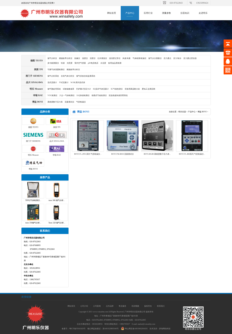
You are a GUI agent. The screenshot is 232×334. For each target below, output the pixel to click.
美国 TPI (38, 69)
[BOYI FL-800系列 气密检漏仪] (191, 150)
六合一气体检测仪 (66, 95)
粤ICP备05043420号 (77, 329)
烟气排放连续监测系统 (85, 76)
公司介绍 (84, 306)
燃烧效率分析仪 (65, 58)
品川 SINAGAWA (34, 82)
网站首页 (111, 13)
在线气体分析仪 (67, 76)
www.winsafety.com (100, 312)
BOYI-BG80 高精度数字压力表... (157, 154)
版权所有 (148, 306)
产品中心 (129, 13)
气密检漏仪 (81, 102)
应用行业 (148, 13)
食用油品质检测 (114, 63)
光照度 (69, 63)
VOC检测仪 (52, 95)
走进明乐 (203, 13)
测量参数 (166, 13)
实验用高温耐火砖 (132, 89)
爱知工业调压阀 (148, 89)
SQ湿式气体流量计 (101, 89)
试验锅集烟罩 (68, 89)
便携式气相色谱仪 (99, 95)
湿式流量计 (52, 82)
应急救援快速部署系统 (118, 95)
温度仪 (85, 58)
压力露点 (167, 58)
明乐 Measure (36, 89)
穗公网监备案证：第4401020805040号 (103, 329)
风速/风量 (126, 58)
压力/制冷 (177, 58)
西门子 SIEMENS (34, 76)
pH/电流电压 (93, 63)
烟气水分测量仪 (155, 58)
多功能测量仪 (53, 63)
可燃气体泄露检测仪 (56, 69)
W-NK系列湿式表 (78, 82)
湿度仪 (92, 58)
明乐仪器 (182, 112)
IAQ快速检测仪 (83, 95)
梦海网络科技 (164, 329)
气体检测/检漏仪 (139, 58)
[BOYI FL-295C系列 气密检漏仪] (88, 150)
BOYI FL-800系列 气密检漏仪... (192, 154)
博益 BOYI (37, 102)
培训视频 (135, 306)
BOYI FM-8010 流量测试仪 (122, 154)
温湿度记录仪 (114, 58)
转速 (63, 63)
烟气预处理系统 (54, 89)
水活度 (103, 63)
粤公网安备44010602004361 (136, 329)
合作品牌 (109, 306)
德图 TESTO (36, 60)
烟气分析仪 (52, 58)
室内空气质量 (80, 63)
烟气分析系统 (53, 76)
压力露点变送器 (190, 58)
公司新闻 (97, 306)
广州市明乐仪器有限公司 (135, 312)
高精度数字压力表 (55, 102)
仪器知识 (184, 13)
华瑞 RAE (38, 95)
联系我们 (161, 306)
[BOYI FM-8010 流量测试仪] (122, 150)
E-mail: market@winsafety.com (143, 324)
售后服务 (122, 306)
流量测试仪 (69, 102)
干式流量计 (63, 82)
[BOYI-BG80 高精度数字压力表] (157, 150)
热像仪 (77, 58)
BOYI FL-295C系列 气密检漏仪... (87, 154)
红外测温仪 (102, 58)
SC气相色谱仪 (117, 89)
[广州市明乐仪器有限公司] (51, 19)
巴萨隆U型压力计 (83, 89)
